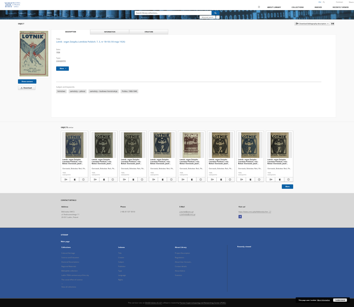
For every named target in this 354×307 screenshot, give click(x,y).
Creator (121, 257)
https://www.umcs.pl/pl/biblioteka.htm (254, 212)
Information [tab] (109, 32)
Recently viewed (341, 7)
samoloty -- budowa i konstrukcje (103, 91)
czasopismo (61, 61)
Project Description (182, 253)
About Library (274, 7)
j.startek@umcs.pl (186, 212)
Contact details (181, 266)
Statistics (178, 275)
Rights (120, 279)
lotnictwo (61, 91)
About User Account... (183, 262)
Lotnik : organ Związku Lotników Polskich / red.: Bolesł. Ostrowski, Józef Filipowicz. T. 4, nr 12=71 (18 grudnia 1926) (249, 161)
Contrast (339, 2)
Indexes (318, 7)
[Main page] (259, 7)
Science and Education (70, 257)
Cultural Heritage (68, 253)
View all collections (68, 287)
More (287, 186)
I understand (340, 300)
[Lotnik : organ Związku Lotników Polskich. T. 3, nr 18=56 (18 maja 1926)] (33, 53)
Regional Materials (68, 266)
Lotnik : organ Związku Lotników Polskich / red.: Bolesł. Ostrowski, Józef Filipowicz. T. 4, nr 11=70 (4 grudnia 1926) (102, 161)
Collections (298, 7)
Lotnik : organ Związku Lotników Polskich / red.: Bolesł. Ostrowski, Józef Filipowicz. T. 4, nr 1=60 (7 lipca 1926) (72, 161)
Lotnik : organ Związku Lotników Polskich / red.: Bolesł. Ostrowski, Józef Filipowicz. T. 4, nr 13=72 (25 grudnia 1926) (220, 161)
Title (120, 253)
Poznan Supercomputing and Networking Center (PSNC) (203, 303)
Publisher (122, 266)
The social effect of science (72, 279)
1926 (58, 52)
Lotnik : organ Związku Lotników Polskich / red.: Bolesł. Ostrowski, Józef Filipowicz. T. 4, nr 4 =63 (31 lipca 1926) (278, 161)
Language (122, 275)
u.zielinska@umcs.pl (187, 214)
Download (27, 88)
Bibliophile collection (69, 271)
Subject (121, 262)
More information (323, 300)
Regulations (179, 257)
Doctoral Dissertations (70, 262)
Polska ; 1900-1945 (129, 91)
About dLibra (180, 271)
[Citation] (332, 23)
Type (120, 271)
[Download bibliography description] (65, 179)
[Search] (216, 13)
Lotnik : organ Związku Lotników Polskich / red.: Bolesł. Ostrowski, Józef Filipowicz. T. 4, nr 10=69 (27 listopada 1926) (132, 161)
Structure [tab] (149, 32)
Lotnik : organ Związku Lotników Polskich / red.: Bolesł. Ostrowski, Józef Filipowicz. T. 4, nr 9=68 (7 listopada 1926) (160, 161)
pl (324, 2)
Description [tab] (70, 32)
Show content (27, 81)
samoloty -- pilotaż (77, 91)
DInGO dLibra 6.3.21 (153, 303)
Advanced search (207, 17)
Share (351, 2)
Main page (65, 241)
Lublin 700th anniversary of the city (75, 275)
